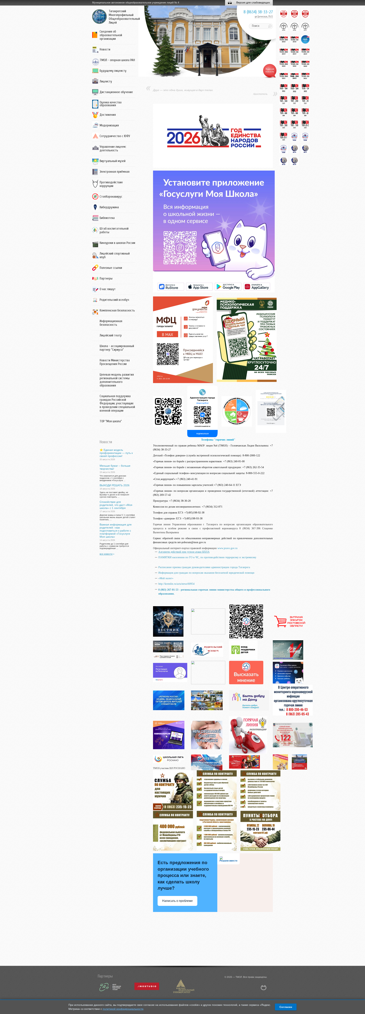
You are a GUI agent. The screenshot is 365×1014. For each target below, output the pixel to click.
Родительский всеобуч (114, 300)
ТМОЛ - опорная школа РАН (117, 60)
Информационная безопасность (111, 323)
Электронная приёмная (114, 171)
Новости (105, 49)
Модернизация (109, 125)
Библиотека (107, 218)
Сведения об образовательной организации (111, 35)
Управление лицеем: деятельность (113, 148)
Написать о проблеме (177, 900)
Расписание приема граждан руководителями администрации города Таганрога (204, 567)
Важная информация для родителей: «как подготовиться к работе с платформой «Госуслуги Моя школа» (116, 530)
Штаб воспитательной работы (114, 230)
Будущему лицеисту (113, 71)
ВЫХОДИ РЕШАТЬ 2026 (114, 485)
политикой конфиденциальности (123, 1008)
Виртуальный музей (112, 161)
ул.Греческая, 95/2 (264, 16)
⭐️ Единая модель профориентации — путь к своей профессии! (116, 452)
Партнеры (106, 278)
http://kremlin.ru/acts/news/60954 (176, 583)
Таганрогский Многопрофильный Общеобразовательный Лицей (124, 17)
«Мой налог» (165, 578)
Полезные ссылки (111, 268)
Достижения (108, 115)
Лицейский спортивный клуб (115, 255)
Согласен (285, 1006)
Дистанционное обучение (116, 92)
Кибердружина (109, 207)
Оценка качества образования (110, 104)
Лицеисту (106, 81)
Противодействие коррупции (111, 184)
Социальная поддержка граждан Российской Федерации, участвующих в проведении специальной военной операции (117, 403)
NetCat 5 (264, 987)
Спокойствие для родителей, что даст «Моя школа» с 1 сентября (116, 504)
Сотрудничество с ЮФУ (115, 136)
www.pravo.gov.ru (227, 548)
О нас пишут (108, 289)
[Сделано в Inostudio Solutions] (183, 993)
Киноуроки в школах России (117, 243)
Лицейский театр (111, 335)
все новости (106, 554)
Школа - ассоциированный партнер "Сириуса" (117, 347)
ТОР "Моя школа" (111, 421)
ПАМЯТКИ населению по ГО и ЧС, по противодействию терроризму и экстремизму (207, 557)
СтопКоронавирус (111, 196)
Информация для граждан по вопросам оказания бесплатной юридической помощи (206, 572)
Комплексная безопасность (117, 310)
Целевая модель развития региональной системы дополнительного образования (117, 380)
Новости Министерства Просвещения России (115, 362)
